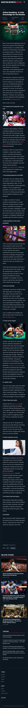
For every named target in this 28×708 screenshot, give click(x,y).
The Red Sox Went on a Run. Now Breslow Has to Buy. (13, 658)
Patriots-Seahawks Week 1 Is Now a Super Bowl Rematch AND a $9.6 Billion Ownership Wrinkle (14, 653)
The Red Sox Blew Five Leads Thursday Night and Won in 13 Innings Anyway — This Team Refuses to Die (14, 597)
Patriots (3, 674)
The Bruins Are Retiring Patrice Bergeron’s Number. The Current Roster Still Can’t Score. (12, 621)
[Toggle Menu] (24, 2)
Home (4, 9)
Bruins (2, 681)
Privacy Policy (4, 693)
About (2, 688)
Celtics (2, 679)
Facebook (13, 548)
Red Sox (3, 676)
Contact (3, 691)
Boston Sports (11, 2)
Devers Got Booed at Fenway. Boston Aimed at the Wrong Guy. (13, 574)
